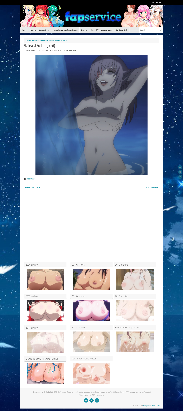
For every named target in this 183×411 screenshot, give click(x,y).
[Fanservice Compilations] (135, 342)
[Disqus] (91, 221)
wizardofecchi (31, 50)
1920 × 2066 (67, 50)
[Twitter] (156, 2)
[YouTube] (153, 2)
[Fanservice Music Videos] (91, 373)
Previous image (33, 187)
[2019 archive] (91, 279)
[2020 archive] (45, 279)
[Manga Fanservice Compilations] (45, 373)
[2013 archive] (91, 342)
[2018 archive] (135, 279)
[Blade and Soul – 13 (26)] (91, 115)
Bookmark (31, 179)
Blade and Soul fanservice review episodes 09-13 (46, 40)
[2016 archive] (91, 310)
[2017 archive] (45, 310)
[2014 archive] (45, 342)
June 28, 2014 (47, 50)
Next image (151, 187)
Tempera (146, 406)
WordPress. (156, 406)
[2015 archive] (135, 310)
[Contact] (160, 2)
